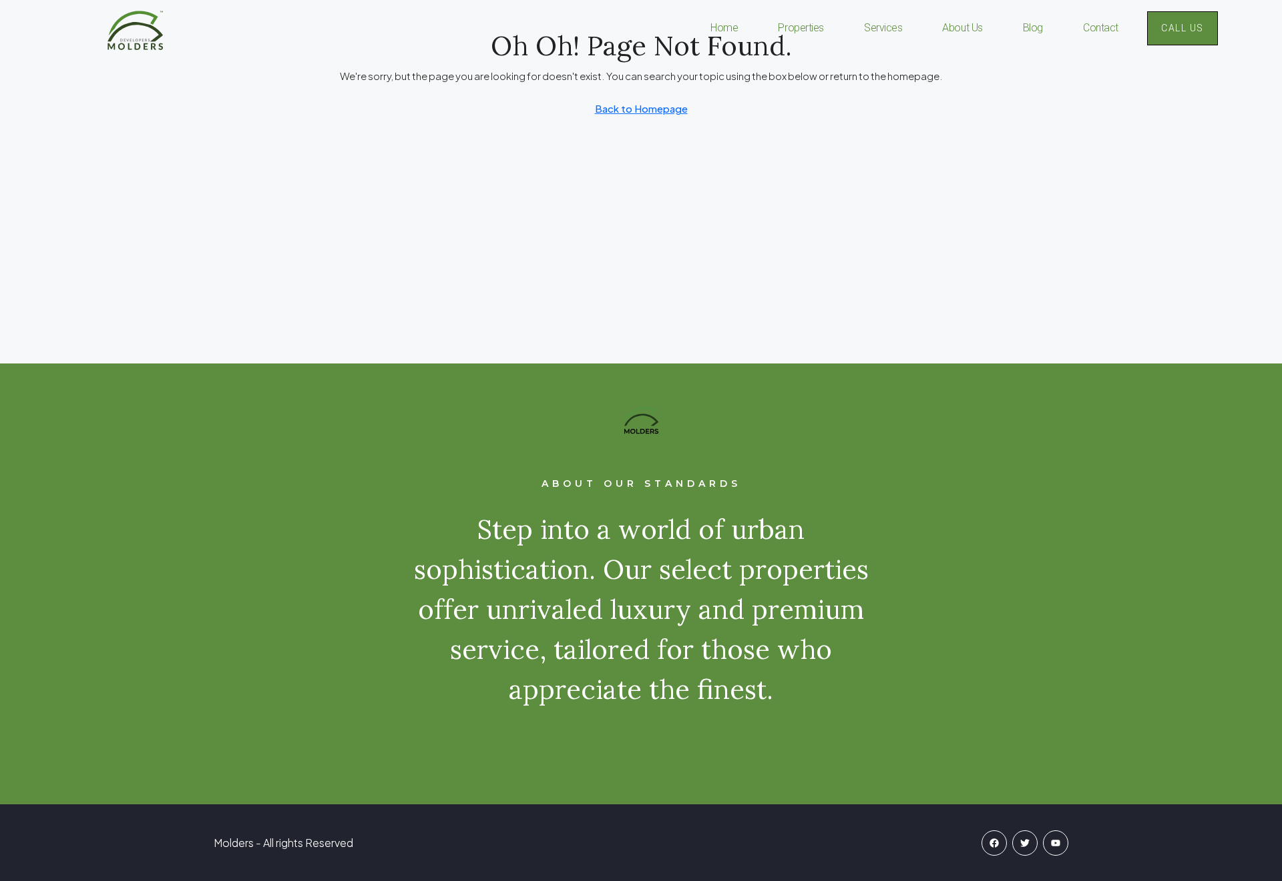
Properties (801, 27)
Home (724, 27)
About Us (962, 27)
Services (883, 27)
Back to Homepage (641, 108)
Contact (1100, 27)
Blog (1033, 27)
